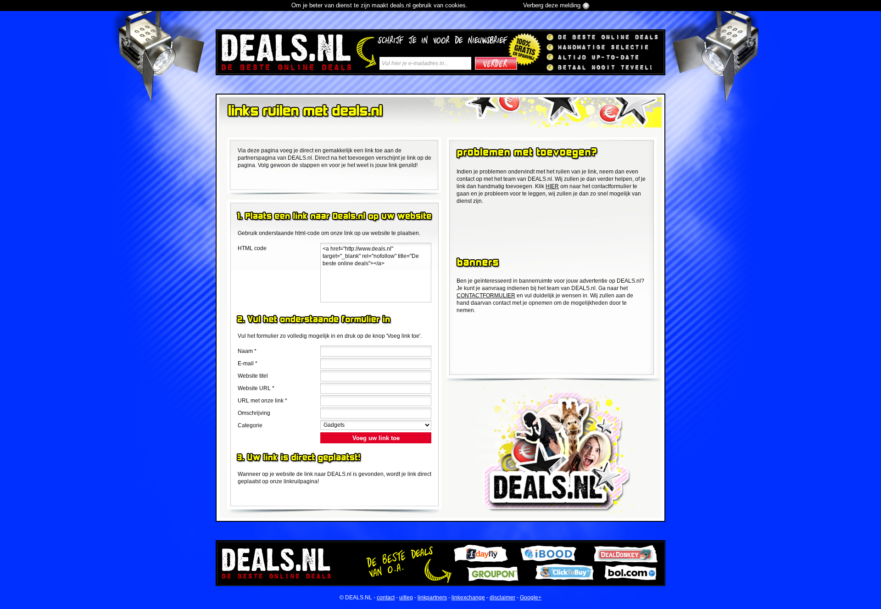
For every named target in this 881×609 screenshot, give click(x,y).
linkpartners (432, 597)
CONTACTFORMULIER (486, 295)
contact (386, 597)
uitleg (406, 597)
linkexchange (468, 597)
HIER (552, 186)
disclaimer (502, 597)
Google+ (530, 597)
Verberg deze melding (551, 5)
